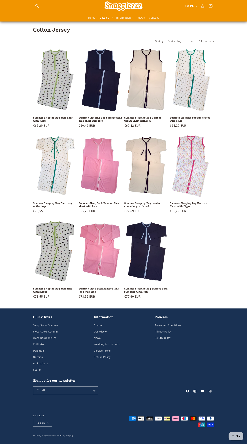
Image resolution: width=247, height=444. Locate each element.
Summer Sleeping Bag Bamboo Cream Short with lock (142, 119)
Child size (39, 344)
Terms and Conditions (168, 325)
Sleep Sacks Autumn (45, 331)
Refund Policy (102, 357)
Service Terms (102, 350)
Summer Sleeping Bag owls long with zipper (52, 290)
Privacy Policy (163, 331)
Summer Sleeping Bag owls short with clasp (53, 119)
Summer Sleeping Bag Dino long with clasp (52, 205)
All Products (40, 363)
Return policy (163, 337)
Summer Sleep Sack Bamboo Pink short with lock (99, 205)
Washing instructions (107, 344)
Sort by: (159, 41)
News (97, 337)
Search (37, 369)
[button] (37, 6)
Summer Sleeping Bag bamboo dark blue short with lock (100, 119)
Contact (99, 325)
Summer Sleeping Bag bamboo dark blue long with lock (146, 290)
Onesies (38, 357)
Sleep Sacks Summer (45, 325)
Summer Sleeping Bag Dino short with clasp (190, 119)
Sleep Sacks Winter (44, 337)
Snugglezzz (47, 435)
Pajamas (38, 350)
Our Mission (101, 331)
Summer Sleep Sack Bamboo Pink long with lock (99, 290)
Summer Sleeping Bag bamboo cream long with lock (142, 205)
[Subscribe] (94, 390)
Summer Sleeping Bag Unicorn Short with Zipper (188, 205)
